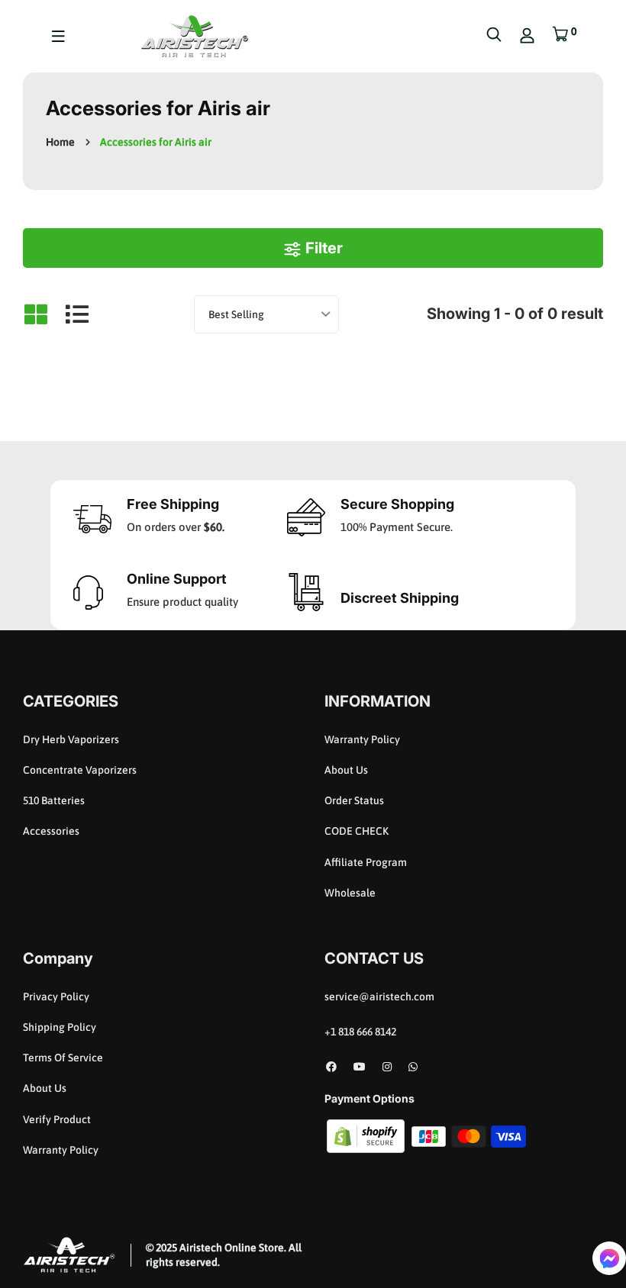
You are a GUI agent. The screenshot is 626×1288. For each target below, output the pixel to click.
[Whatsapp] (413, 1067)
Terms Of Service (63, 1057)
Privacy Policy (56, 996)
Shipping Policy (59, 1027)
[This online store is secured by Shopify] (366, 1135)
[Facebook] (331, 1067)
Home (60, 142)
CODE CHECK (356, 831)
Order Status (354, 800)
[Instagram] (387, 1067)
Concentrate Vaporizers (80, 770)
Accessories (51, 831)
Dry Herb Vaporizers (71, 739)
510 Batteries (54, 800)
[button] (609, 1258)
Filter (322, 248)
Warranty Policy (362, 739)
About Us (346, 770)
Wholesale (350, 893)
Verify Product (57, 1119)
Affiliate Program (365, 862)
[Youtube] (359, 1067)
